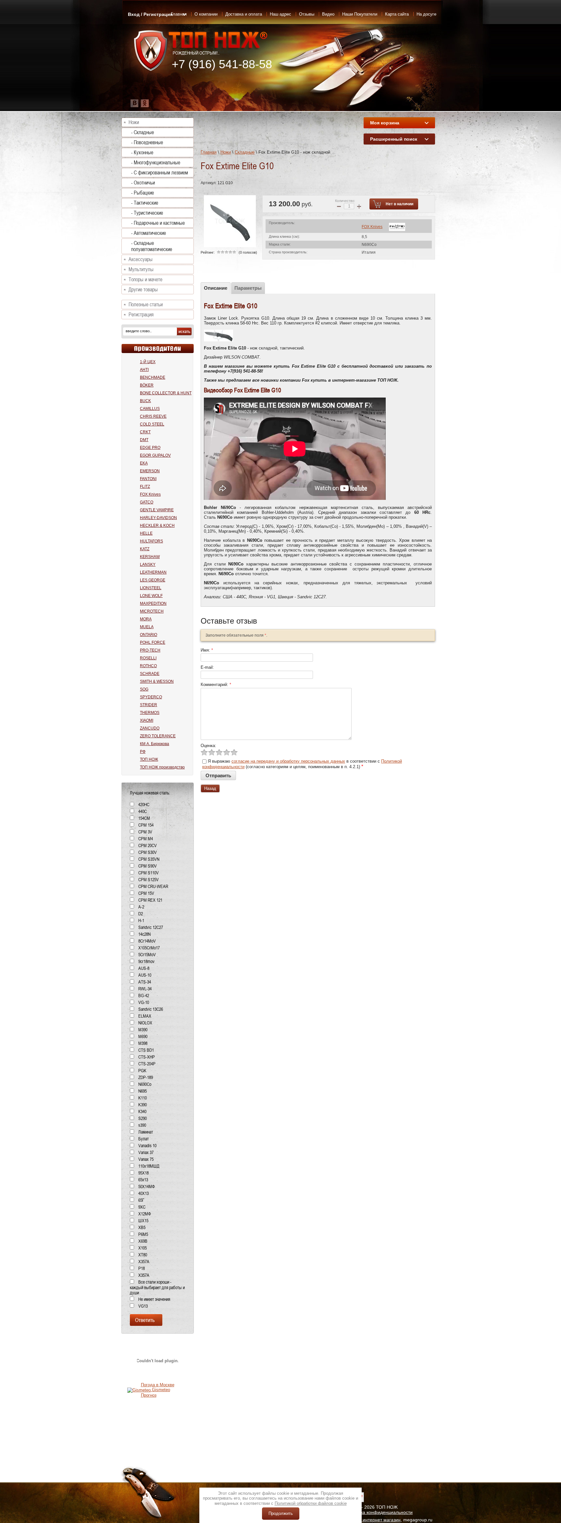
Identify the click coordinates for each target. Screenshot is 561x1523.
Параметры (248, 288)
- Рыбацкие (142, 193)
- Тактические (144, 203)
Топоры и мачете (145, 279)
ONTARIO (148, 634)
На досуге (426, 14)
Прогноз (148, 1395)
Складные (245, 152)
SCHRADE (149, 673)
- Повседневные (147, 142)
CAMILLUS (150, 408)
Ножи (225, 152)
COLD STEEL (152, 424)
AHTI (144, 369)
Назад (210, 788)
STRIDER (148, 705)
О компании (206, 14)
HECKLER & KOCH (157, 525)
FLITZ (145, 486)
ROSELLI (148, 658)
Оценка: (208, 745)
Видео (328, 14)
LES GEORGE (152, 580)
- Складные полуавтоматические (151, 246)
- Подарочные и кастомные (158, 223)
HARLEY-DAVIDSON (158, 517)
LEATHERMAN (153, 572)
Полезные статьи (146, 304)
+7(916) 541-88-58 (245, 371)
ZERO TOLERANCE (158, 736)
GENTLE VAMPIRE (157, 510)
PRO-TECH (150, 650)
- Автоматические (148, 233)
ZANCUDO (149, 728)
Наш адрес (280, 14)
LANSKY (148, 564)
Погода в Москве (157, 1384)
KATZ (144, 549)
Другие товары (143, 289)
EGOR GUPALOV (155, 455)
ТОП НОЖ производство (162, 767)
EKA (144, 463)
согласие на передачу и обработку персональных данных (288, 761)
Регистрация (141, 314)
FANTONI (148, 478)
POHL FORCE (152, 642)
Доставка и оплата (243, 14)
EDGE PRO (150, 447)
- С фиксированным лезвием (159, 173)
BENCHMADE (152, 377)
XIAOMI (146, 720)
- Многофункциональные (155, 162)
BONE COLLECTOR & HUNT (166, 393)
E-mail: (207, 667)
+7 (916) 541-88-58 (222, 64)
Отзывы (306, 14)
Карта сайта (397, 14)
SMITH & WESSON (157, 681)
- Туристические (147, 213)
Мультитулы (141, 269)
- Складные (142, 132)
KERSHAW (150, 556)
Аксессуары (141, 259)
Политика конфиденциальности (379, 1512)
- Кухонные (142, 152)
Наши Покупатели (359, 14)
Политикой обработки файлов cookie (311, 1503)
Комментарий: (216, 684)
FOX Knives (372, 227)
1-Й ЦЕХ (148, 362)
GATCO (146, 502)
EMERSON (150, 471)
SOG (144, 689)
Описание (215, 288)
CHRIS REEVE (153, 416)
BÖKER (147, 385)
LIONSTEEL (150, 588)
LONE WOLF (151, 595)
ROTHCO (148, 666)
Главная (209, 152)
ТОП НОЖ (149, 759)
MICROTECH (152, 611)
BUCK (145, 401)
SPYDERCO (151, 697)
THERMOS (149, 712)
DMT (144, 440)
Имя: (207, 650)
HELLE (146, 533)
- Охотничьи (143, 183)
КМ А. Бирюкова (154, 744)
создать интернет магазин (373, 1519)
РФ (142, 751)
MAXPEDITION (153, 603)
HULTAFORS (151, 541)
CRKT (145, 432)
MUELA (147, 627)
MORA (146, 619)
